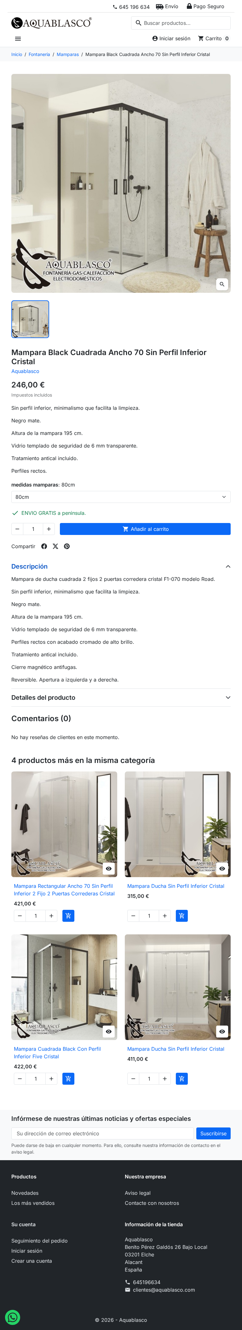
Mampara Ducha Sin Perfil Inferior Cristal (175, 886)
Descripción (29, 566)
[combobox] (181, 23)
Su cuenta (23, 1224)
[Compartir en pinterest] (67, 546)
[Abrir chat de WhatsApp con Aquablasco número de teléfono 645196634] (12, 1317)
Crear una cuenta (31, 1261)
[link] (131, 7)
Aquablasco (25, 371)
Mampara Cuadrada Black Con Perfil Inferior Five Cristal (57, 1053)
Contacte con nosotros (152, 1203)
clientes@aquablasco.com (164, 1290)
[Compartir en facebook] (44, 546)
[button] (167, 6)
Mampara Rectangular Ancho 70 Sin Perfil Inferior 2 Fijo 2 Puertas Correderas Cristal (64, 890)
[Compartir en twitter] (55, 546)
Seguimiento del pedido (39, 1241)
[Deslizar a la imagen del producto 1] (30, 319)
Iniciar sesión (26, 1251)
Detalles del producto (43, 697)
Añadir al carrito (146, 529)
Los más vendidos (33, 1203)
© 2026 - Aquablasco (121, 1320)
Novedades (24, 1193)
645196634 (146, 1282)
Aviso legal (138, 1193)
